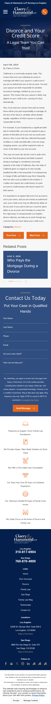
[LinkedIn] (28, 663)
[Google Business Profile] (11, 663)
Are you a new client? (12, 354)
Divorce (17, 227)
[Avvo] (34, 663)
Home (25, 574)
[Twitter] (17, 663)
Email (5, 345)
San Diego (25, 594)
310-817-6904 (25, 552)
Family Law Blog (25, 600)
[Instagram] (22, 663)
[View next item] (26, 281)
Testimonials (25, 605)
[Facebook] (5, 663)
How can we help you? (13, 363)
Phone (6, 336)
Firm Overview (25, 579)
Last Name (8, 327)
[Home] (24, 11)
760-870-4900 (25, 561)
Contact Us (25, 610)
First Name (8, 318)
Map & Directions (25, 634)
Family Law (25, 589)
